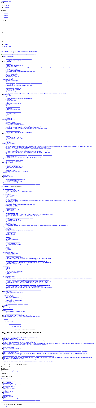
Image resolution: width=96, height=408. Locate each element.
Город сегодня (10, 321)
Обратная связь (4, 378)
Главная (6, 319)
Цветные (6, 44)
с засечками (6, 7)
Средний (6, 15)
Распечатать (5, 369)
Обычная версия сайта (6, 1)
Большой (6, 17)
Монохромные (7, 46)
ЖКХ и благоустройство (15, 324)
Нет (4, 48)
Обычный (6, 13)
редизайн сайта (8, 406)
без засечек (6, 5)
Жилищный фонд (16, 326)
